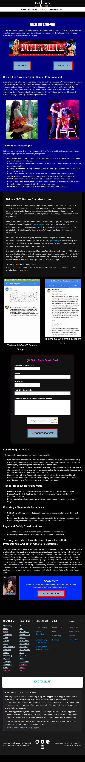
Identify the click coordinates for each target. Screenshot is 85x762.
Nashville (6, 670)
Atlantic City (7, 626)
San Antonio (24, 662)
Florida (5, 644)
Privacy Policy (74, 627)
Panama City (24, 644)
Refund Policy (74, 631)
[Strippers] (42, 40)
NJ (20, 626)
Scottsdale (23, 665)
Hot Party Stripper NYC (62, 267)
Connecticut (7, 635)
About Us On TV (58, 627)
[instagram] (42, 747)
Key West (6, 659)
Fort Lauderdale (9, 647)
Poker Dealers (41, 627)
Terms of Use (73, 640)
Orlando (22, 638)
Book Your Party (42, 681)
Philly (21, 653)
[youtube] (37, 742)
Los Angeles (7, 665)
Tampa (22, 668)
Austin (5, 632)
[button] (61, 9)
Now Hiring (56, 636)
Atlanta (5, 629)
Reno (21, 659)
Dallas (5, 638)
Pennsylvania (24, 650)
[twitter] (48, 742)
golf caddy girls (55, 241)
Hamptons (7, 650)
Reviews (55, 640)
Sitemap (72, 636)
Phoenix (22, 656)
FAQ (54, 631)
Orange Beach (24, 635)
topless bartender (60, 227)
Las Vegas (7, 662)
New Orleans (24, 632)
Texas (21, 670)
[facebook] (42, 742)
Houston (6, 653)
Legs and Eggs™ (39, 224)
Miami (5, 668)
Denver (6, 641)
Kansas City (7, 656)
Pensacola (23, 647)
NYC (21, 629)
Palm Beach (24, 641)
